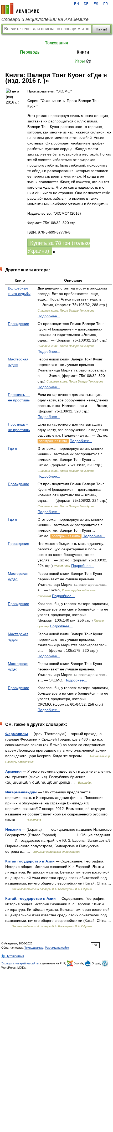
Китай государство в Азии (30, 861)
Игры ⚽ (83, 61)
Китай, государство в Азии (30, 898)
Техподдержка (33, 947)
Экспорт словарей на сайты (20, 963)
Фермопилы (16, 734)
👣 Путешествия (12, 956)
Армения (13, 771)
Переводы (30, 52)
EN (76, 4)
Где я (12, 448)
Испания (13, 829)
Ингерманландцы (21, 792)
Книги (83, 52)
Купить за (58, 247)
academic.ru (20, 8)
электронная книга (53, 441)
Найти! (101, 29)
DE (86, 4)
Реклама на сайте (57, 947)
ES (96, 4)
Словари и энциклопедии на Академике (45, 19)
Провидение (18, 324)
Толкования (56, 43)
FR (105, 4)
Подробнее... (49, 316)
